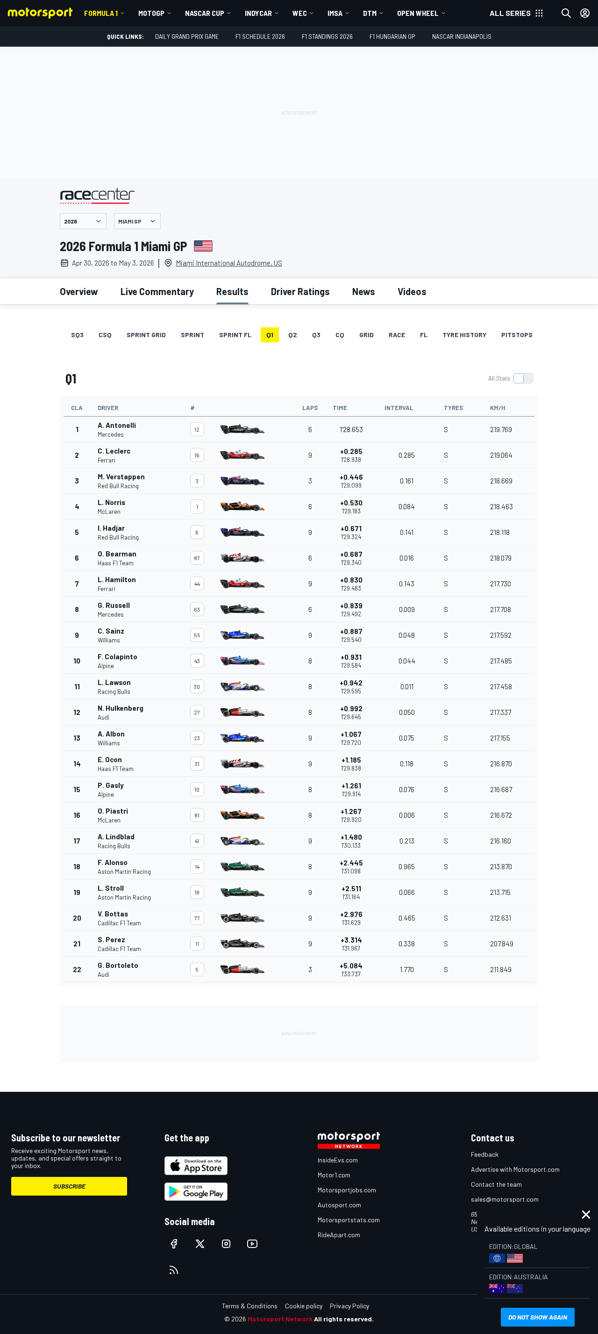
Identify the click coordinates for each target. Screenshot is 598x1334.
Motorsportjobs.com (347, 1190)
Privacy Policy (349, 1306)
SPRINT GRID (146, 335)
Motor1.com (334, 1175)
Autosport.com (339, 1205)
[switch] (510, 378)
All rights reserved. (344, 1319)
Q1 (269, 335)
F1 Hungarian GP (392, 36)
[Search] (566, 13)
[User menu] (585, 13)
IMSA (334, 12)
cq (339, 335)
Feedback (484, 1154)
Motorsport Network (280, 1319)
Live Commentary (157, 291)
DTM (370, 12)
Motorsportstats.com (349, 1220)
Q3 (316, 335)
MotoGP (151, 12)
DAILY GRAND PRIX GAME (187, 36)
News (363, 291)
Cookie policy (303, 1306)
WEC (299, 12)
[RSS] (173, 1270)
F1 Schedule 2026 (260, 36)
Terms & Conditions (250, 1306)
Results (232, 291)
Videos (412, 291)
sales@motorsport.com (505, 1199)
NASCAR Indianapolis (461, 36)
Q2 (292, 335)
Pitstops (517, 335)
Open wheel (418, 12)
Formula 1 (101, 12)
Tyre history (464, 335)
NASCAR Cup (204, 12)
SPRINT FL (235, 335)
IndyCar (258, 12)
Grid (366, 335)
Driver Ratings (300, 291)
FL (423, 335)
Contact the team (496, 1184)
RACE (397, 335)
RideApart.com (339, 1235)
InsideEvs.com (338, 1160)
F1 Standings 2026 (327, 36)
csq (105, 335)
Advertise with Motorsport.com (515, 1169)
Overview (79, 291)
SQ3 (77, 335)
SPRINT (192, 335)
